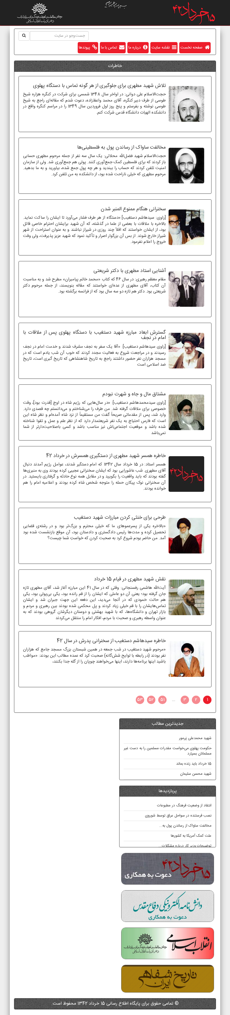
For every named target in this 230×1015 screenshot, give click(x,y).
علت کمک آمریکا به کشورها (191, 836)
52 (151, 699)
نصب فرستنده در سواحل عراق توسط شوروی (178, 816)
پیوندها (85, 47)
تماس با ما (110, 47)
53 (140, 699)
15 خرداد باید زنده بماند (193, 764)
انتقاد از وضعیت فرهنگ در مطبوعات (184, 805)
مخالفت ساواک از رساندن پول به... (185, 826)
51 (162, 699)
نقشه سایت (161, 47)
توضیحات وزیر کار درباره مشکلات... (184, 846)
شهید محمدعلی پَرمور (195, 738)
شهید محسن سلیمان (195, 774)
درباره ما (135, 47)
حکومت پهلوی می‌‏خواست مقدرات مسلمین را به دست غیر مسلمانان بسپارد (167, 751)
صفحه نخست (192, 47)
